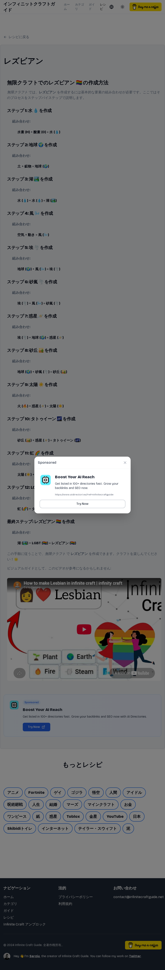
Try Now (82, 504)
